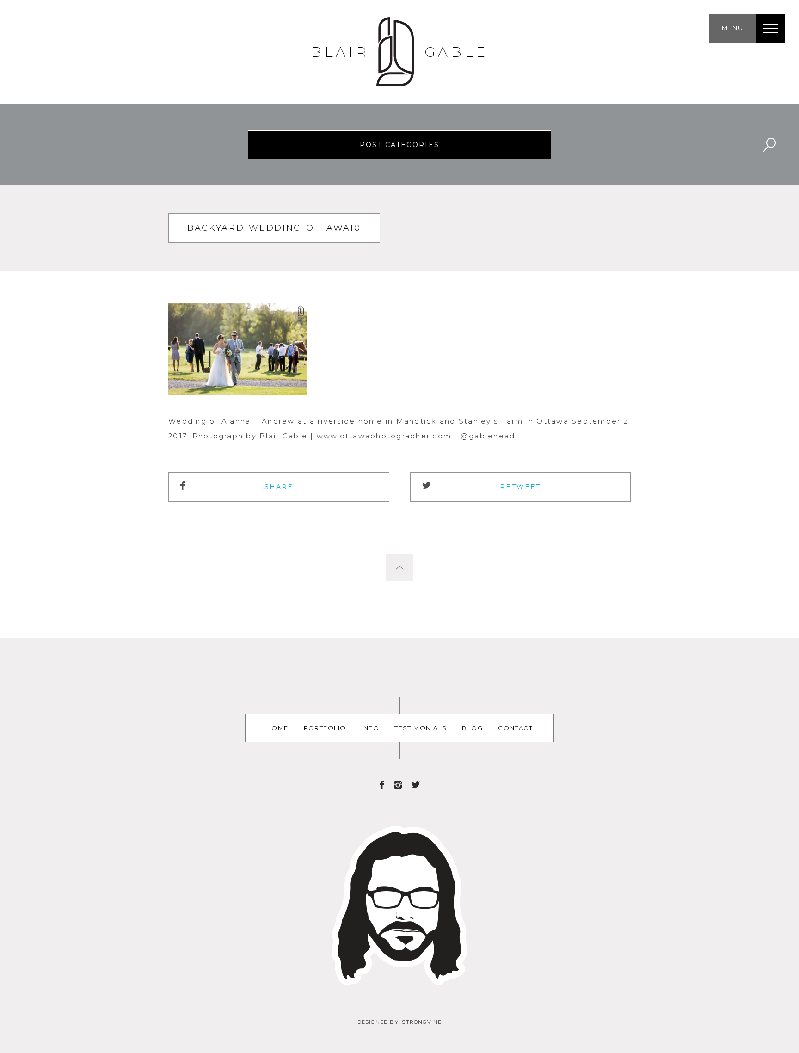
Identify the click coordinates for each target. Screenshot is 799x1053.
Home (277, 728)
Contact (515, 728)
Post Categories (399, 145)
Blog (472, 728)
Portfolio (325, 728)
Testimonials (420, 728)
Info (370, 728)
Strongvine (422, 1022)
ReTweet (520, 487)
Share (279, 487)
